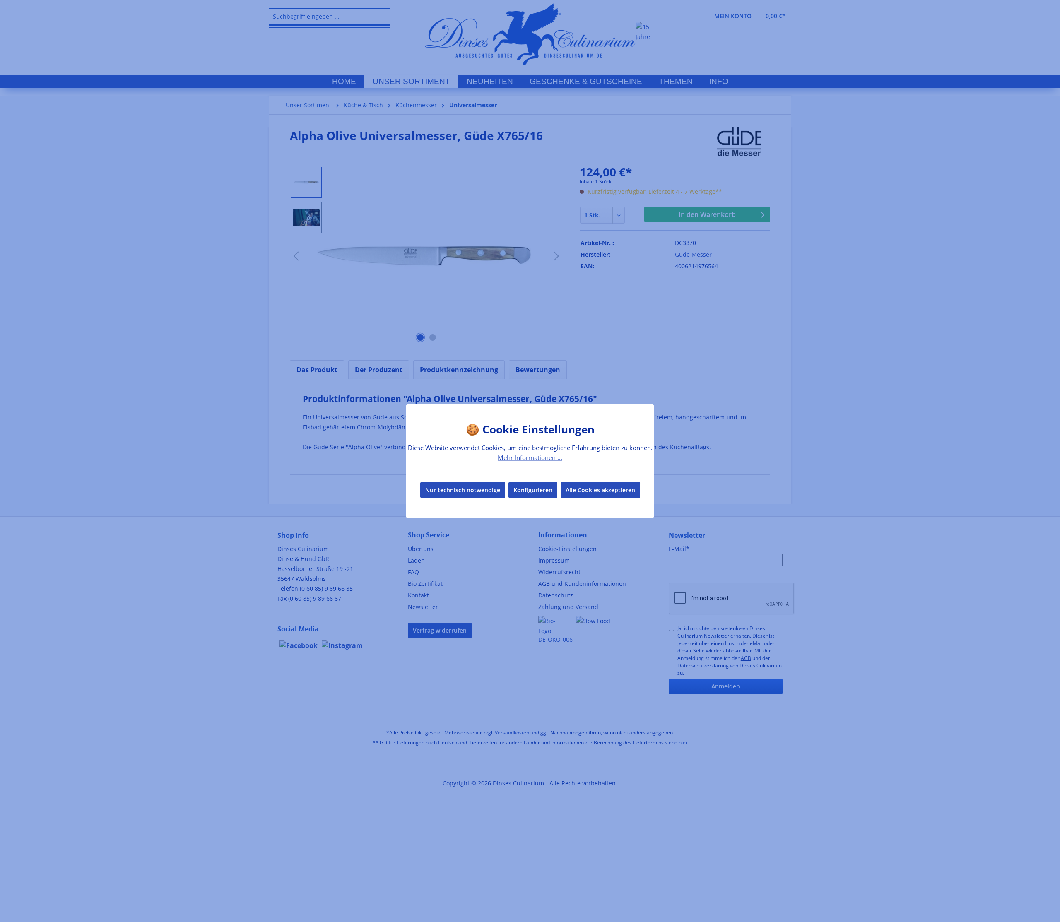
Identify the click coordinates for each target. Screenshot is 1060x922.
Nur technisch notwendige (462, 490)
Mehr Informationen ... (530, 457)
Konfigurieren (532, 490)
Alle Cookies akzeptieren (600, 490)
